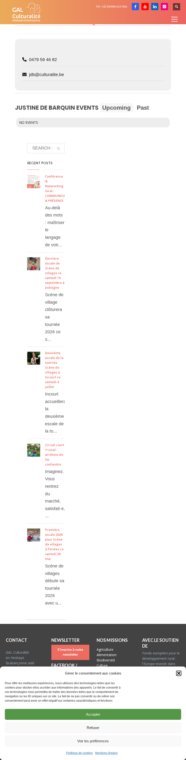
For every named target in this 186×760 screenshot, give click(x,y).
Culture (102, 665)
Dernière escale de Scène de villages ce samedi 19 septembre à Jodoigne (54, 273)
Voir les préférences (93, 741)
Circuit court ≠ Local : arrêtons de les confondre (54, 454)
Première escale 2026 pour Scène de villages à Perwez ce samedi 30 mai (54, 544)
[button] (178, 673)
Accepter (93, 714)
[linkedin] (154, 6)
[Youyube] (145, 6)
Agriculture (105, 649)
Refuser (93, 728)
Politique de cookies (79, 753)
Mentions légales (106, 753)
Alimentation (106, 654)
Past (143, 107)
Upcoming (116, 107)
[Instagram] (164, 6)
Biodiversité (106, 660)
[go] (58, 148)
